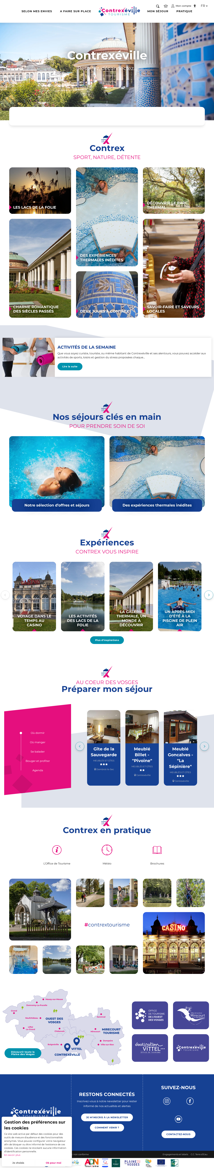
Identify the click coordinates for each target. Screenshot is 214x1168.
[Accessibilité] (195, 6)
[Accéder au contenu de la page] (107, 105)
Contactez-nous (178, 1134)
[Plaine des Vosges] (148, 1162)
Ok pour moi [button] (53, 1162)
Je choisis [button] (18, 1162)
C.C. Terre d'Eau (199, 1154)
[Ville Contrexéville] (73, 1162)
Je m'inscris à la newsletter (107, 1117)
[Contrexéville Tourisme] (119, 11)
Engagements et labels (175, 1154)
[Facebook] (190, 1101)
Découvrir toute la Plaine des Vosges (23, 1053)
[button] (158, 6)
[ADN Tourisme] (91, 1162)
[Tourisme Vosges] (116, 1162)
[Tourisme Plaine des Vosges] (132, 1162)
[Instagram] (166, 1101)
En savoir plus (12, 1154)
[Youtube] (178, 1119)
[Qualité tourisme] (105, 1162)
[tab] (37, 733)
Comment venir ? (107, 1127)
